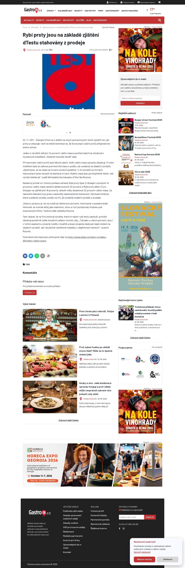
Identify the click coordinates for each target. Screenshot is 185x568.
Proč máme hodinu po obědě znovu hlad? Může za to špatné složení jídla (95, 351)
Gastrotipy (68, 20)
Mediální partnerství (73, 536)
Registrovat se (129, 2)
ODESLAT (150, 517)
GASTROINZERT (112, 10)
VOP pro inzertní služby (74, 527)
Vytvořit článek (108, 27)
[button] (67, 132)
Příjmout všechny (144, 559)
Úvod (25, 27)
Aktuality (29, 20)
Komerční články (99, 515)
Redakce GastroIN (33, 50)
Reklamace (68, 531)
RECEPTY (78, 10)
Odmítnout (167, 559)
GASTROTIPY (90, 10)
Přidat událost (157, 113)
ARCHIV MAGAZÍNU (129, 10)
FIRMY (100, 10)
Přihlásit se (113, 2)
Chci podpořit (157, 347)
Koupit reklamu (157, 27)
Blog (88, 20)
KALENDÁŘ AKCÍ (65, 10)
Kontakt (67, 552)
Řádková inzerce (99, 528)
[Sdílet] (48, 256)
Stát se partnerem (107, 114)
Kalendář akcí (53, 20)
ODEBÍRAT (140, 103)
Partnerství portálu (100, 519)
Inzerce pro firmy (71, 540)
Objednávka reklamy (147, 2)
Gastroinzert (100, 20)
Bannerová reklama (100, 524)
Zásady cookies (70, 523)
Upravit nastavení (142, 552)
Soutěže (80, 20)
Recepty (40, 20)
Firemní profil (97, 511)
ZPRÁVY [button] (50, 10)
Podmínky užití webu (73, 511)
